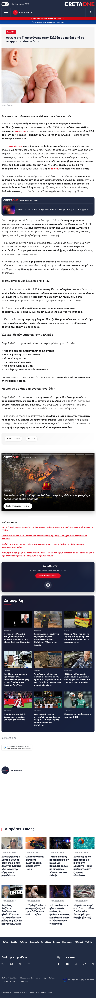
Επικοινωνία (25, 981)
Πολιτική (23, 942)
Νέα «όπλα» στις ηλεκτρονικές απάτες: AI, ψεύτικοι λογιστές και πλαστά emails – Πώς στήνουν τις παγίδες (60, 914)
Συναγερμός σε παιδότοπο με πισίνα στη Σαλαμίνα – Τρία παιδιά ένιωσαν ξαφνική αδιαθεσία (83, 866)
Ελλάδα (10, 32)
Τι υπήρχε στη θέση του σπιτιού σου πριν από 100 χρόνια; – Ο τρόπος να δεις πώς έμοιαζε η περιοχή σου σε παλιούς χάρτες (47, 679)
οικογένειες (15, 146)
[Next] (89, 482)
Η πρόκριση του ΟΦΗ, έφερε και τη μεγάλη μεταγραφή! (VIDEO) (15, 717)
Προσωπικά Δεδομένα (30, 978)
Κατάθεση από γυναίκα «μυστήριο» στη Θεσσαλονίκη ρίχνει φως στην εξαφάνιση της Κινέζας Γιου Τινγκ (16, 679)
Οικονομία (34, 942)
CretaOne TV (25, 12)
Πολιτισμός (67, 942)
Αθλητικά (79, 942)
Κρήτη (5, 942)
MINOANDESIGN (45, 992)
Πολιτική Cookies (9, 978)
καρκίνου (20, 131)
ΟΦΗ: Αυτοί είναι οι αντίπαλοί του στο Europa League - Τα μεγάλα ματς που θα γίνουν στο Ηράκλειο (47, 719)
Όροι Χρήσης (49, 978)
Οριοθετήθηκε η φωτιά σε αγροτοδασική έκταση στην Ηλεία (35, 863)
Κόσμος (56, 942)
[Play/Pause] (48, 482)
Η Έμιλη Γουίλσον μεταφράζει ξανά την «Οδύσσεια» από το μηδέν (36, 910)
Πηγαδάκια (46, 942)
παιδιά (54, 169)
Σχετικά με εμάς (9, 981)
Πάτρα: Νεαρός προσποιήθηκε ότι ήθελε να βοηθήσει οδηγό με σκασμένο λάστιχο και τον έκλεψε (59, 866)
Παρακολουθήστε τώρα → (48, 575)
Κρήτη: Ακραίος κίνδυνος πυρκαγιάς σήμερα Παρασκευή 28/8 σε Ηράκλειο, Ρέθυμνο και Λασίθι (46, 639)
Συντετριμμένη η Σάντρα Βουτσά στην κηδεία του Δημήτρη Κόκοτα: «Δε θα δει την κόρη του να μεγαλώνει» (11, 866)
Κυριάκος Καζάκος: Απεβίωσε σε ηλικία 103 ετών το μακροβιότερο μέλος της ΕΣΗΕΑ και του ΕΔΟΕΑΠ (12, 914)
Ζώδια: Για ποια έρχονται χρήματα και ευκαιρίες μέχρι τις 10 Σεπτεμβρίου (52, 210)
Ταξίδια (88, 942)
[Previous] (7, 482)
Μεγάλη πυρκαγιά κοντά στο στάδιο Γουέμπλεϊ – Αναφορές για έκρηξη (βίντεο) (84, 911)
